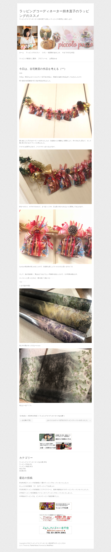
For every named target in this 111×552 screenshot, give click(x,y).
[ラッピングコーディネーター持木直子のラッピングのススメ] (55, 27)
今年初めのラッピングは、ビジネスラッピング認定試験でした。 (39, 496)
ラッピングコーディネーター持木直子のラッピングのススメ (54, 13)
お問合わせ (53, 59)
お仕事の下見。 (26, 420)
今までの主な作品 (68, 53)
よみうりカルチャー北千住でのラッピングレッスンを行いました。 (69, 420)
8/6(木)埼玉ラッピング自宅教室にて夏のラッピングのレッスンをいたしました (44, 483)
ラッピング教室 (24, 466)
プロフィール (42, 59)
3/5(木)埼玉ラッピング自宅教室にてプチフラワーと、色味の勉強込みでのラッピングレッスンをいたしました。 (54, 489)
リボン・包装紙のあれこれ (51, 53)
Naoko (24, 416)
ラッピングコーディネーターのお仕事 (51, 416)
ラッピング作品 (24, 464)
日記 (20, 469)
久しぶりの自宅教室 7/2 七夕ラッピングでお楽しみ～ (37, 486)
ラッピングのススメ (33, 53)
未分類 (21, 471)
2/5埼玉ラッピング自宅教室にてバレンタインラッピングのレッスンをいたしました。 (46, 493)
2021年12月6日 (32, 416)
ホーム (21, 53)
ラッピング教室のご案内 (27, 59)
